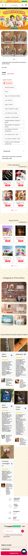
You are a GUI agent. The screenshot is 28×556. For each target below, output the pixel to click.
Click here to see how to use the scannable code (12, 157)
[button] (2, 5)
